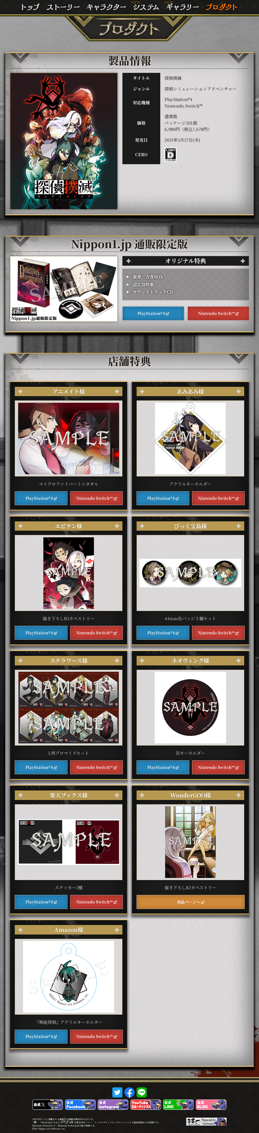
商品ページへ (188, 901)
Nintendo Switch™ (216, 313)
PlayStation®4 (151, 313)
